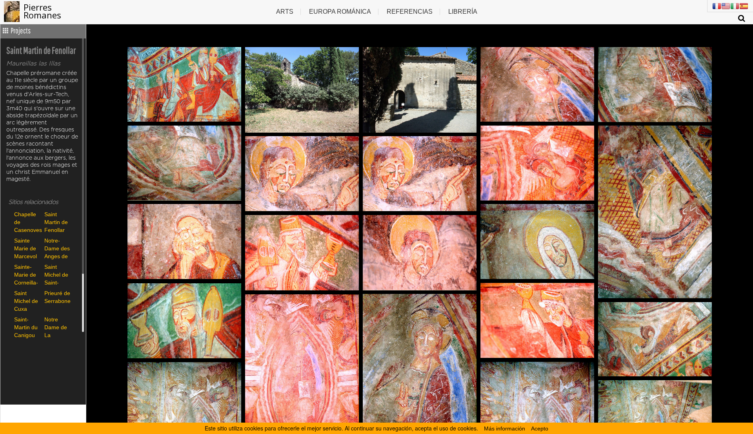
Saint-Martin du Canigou (26, 327)
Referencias (410, 11)
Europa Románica (340, 11)
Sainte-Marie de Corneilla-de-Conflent (26, 274)
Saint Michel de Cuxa (26, 301)
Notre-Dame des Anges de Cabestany (57, 248)
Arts (284, 11)
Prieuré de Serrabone (57, 297)
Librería (462, 11)
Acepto (539, 428)
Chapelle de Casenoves (27, 222)
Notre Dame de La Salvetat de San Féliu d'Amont (55, 327)
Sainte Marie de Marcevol (25, 248)
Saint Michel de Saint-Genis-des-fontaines (56, 274)
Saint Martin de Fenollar (56, 222)
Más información (504, 428)
